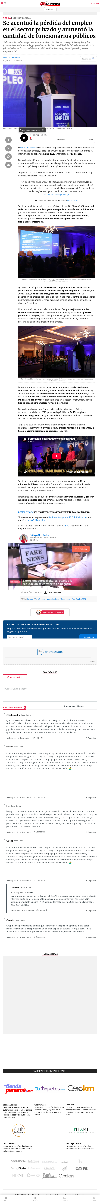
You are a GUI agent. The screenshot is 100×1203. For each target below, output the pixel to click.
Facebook (83, 517)
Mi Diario (50, 1162)
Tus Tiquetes (34, 1169)
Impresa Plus (34, 1176)
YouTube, (52, 517)
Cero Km (66, 1176)
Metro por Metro (18, 1176)
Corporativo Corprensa (19, 1162)
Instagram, (63, 517)
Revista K (81, 1162)
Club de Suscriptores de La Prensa (65, 1168)
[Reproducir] (24, 138)
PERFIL (94, 1200)
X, (77, 517)
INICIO (6, 1200)
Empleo (30, 599)
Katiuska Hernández (12, 57)
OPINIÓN (35, 1200)
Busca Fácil (50, 1169)
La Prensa (34, 1162)
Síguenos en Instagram (53, 612)
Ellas (65, 1162)
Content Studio (18, 1169)
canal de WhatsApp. (36, 520)
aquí (65, 525)
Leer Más (92, 662)
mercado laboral (28, 147)
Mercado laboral (53, 599)
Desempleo (65, 599)
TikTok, (72, 517)
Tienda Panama (50, 1176)
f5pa (81, 1169)
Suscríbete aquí (25, 511)
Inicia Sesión (50, 9)
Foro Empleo (40, 599)
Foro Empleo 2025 (79, 599)
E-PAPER (65, 1200)
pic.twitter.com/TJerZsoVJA (57, 194)
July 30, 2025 (72, 200)
